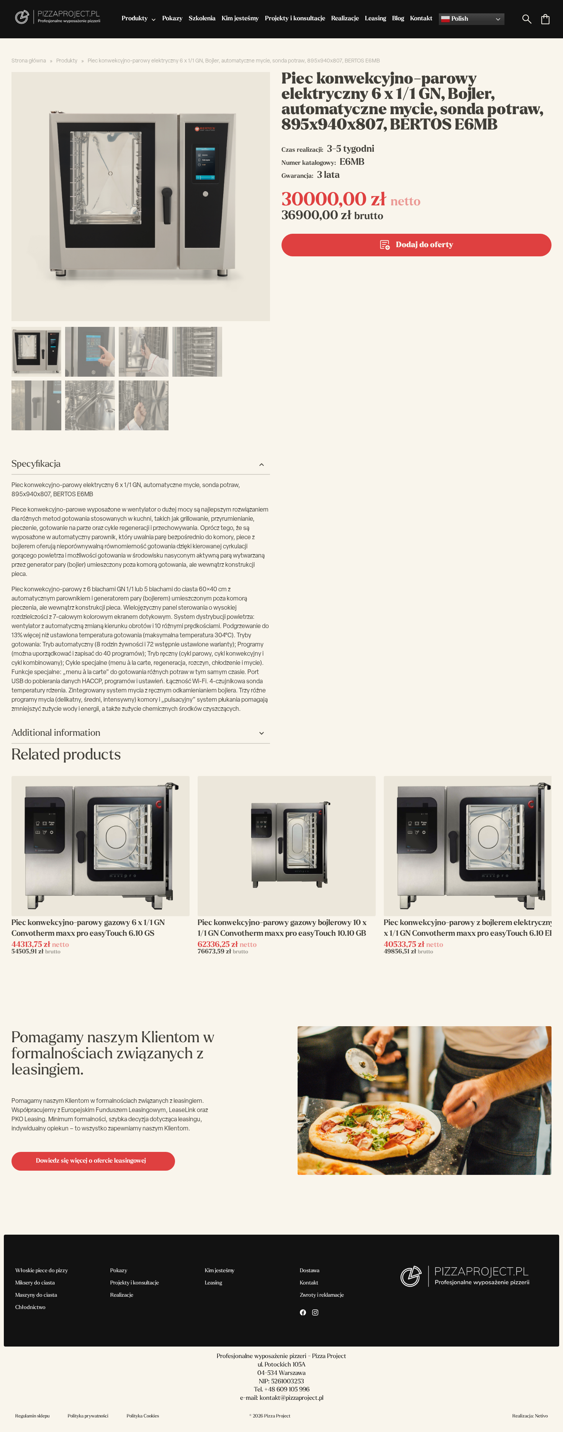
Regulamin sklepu (32, 1416)
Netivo (541, 1416)
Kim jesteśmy (240, 19)
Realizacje (345, 19)
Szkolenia (202, 19)
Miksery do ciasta (35, 1283)
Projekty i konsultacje (295, 19)
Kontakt (421, 19)
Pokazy (172, 19)
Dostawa (309, 1271)
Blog (398, 19)
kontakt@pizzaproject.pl (291, 1398)
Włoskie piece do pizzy (41, 1271)
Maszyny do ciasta (36, 1295)
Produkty (135, 19)
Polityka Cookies (143, 1416)
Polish (459, 19)
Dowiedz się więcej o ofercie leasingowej (91, 1161)
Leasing (375, 19)
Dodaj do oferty (424, 245)
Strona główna (28, 61)
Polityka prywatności (88, 1416)
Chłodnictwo (30, 1308)
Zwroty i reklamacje (322, 1295)
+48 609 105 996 (286, 1390)
